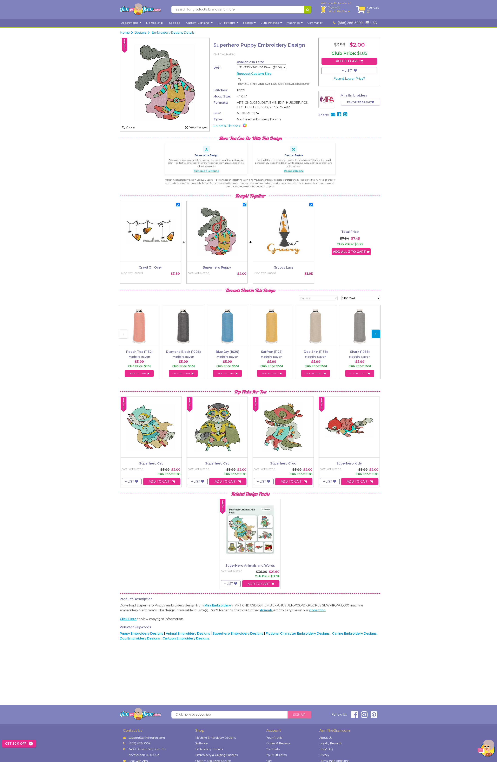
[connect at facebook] (354, 716)
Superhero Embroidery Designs (238, 633)
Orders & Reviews (278, 743)
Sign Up (299, 714)
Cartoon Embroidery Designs (185, 638)
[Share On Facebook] (339, 115)
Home (125, 32)
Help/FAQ (326, 749)
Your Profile (338, 11)
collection (317, 610)
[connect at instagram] (364, 716)
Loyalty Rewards (330, 743)
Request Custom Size (254, 74)
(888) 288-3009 (350, 23)
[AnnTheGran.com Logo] (140, 9)
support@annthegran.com (147, 737)
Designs (140, 32)
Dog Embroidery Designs (140, 638)
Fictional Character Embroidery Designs (298, 633)
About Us (325, 737)
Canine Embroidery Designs (354, 633)
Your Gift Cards (276, 755)
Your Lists (273, 749)
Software (201, 743)
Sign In (334, 7)
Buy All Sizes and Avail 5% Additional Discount (273, 84)
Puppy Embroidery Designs (142, 633)
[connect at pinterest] (374, 716)
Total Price (350, 232)
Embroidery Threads (209, 749)
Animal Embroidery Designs (188, 633)
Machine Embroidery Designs (215, 737)
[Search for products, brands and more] (307, 9)
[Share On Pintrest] (345, 115)
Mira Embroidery (217, 605)
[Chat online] (486, 749)
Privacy (324, 755)
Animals (266, 610)
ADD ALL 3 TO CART (350, 252)
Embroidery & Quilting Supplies (216, 755)
